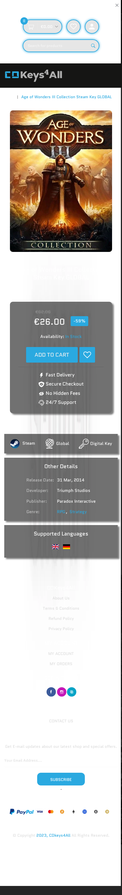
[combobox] (61, 45)
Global (62, 443)
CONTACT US (61, 721)
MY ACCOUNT (61, 653)
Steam (28, 443)
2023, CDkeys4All (53, 835)
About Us (61, 598)
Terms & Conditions (61, 608)
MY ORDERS (61, 664)
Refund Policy (61, 618)
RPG (61, 512)
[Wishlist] (87, 355)
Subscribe (61, 779)
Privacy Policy (61, 628)
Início (9, 97)
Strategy (78, 512)
